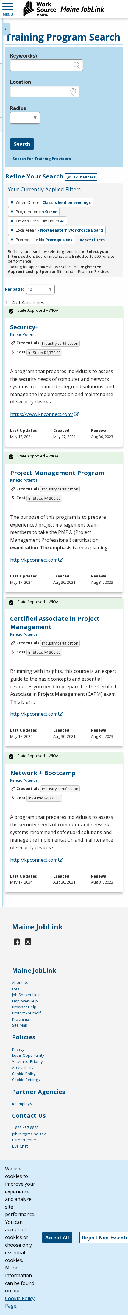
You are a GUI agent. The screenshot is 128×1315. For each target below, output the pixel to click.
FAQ (15, 988)
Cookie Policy (23, 1073)
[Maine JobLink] (64, 9)
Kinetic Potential (24, 334)
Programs (20, 1019)
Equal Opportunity (28, 1055)
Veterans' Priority (27, 1061)
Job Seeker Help (26, 994)
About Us (20, 982)
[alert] (64, 312)
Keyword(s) (23, 55)
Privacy (18, 1049)
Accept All (57, 1237)
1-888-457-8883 (25, 1127)
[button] (7, 9)
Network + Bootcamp (43, 773)
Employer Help (25, 1001)
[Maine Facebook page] (17, 941)
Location (20, 82)
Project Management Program (57, 473)
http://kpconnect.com (33, 560)
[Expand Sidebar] (6, 29)
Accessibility (22, 1067)
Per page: (14, 289)
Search (22, 144)
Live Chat (20, 1146)
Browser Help (24, 1007)
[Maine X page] (28, 941)
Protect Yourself (26, 1013)
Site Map (19, 1025)
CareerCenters (25, 1139)
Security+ (24, 327)
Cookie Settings (26, 1079)
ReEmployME (23, 1103)
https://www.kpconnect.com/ (41, 414)
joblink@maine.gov (29, 1134)
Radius (18, 108)
